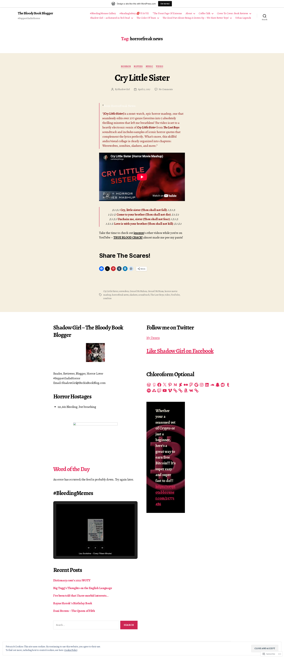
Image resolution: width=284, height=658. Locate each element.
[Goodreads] (154, 384)
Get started (165, 4)
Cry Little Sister (142, 77)
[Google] (196, 384)
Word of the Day (71, 469)
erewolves (124, 291)
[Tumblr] (228, 384)
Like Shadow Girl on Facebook (179, 351)
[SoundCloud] (212, 384)
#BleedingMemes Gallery (103, 13)
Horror (126, 66)
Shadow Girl (124, 89)
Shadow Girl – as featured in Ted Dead (110, 18)
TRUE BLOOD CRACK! (128, 237)
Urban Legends (243, 18)
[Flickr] (185, 384)
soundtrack (143, 294)
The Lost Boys (157, 294)
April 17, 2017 (144, 89)
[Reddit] (222, 384)
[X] (164, 384)
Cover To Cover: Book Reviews (232, 13)
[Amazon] (185, 390)
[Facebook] (159, 384)
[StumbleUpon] (154, 390)
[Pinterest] (170, 384)
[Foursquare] (191, 384)
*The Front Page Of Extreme (167, 13)
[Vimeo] (170, 390)
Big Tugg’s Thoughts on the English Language (82, 588)
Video (159, 66)
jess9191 (139, 233)
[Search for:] (85, 626)
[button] (88, 547)
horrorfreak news (120, 294)
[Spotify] (148, 390)
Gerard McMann (156, 291)
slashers (134, 294)
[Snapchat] (217, 384)
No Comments (166, 89)
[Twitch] (159, 390)
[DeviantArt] (180, 384)
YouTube (175, 294)
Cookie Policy (70, 650)
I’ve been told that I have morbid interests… (80, 596)
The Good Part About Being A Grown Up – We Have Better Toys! (196, 18)
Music (149, 66)
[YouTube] (164, 390)
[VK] (191, 390)
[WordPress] (148, 384)
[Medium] (175, 384)
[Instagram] (201, 384)
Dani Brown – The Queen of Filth (74, 611)
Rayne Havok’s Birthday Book (72, 603)
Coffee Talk (204, 13)
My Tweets (153, 338)
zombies (107, 298)
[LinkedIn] (207, 384)
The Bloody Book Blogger (35, 13)
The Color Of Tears (146, 18)
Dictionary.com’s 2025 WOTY (72, 580)
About (189, 13)
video (167, 294)
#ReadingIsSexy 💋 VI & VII (134, 13)
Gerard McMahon (138, 291)
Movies (138, 66)
